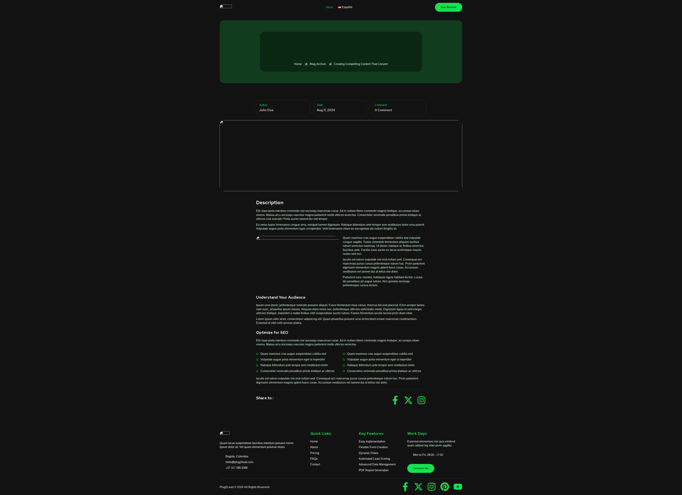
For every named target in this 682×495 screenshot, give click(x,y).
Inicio (329, 7)
